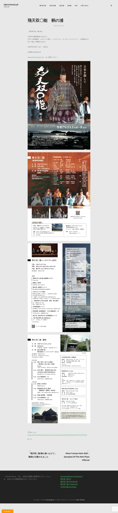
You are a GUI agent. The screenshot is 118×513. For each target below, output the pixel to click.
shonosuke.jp (11, 4)
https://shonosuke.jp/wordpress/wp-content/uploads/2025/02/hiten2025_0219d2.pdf (57, 435)
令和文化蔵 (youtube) (68, 487)
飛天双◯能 (43, 5)
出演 (76, 5)
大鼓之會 (61, 5)
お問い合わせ (84, 5)
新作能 (69, 5)
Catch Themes (80, 500)
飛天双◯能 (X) (65, 479)
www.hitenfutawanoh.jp (36, 57)
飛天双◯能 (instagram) (69, 484)
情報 (31, 439)
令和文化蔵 (52, 5)
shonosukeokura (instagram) (71, 476)
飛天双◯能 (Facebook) (68, 481)
